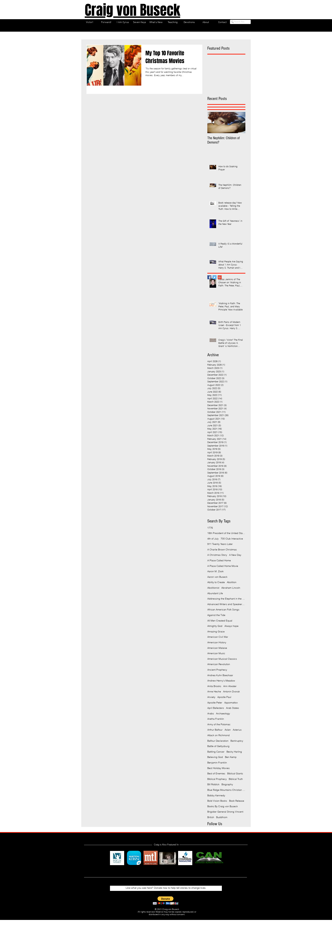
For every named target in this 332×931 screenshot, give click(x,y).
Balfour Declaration (217, 740)
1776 (210, 527)
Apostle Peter (214, 702)
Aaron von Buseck (217, 576)
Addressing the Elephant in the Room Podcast (226, 598)
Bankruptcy (236, 740)
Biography (227, 784)
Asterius (237, 729)
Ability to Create (216, 582)
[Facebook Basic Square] (209, 277)
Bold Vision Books (217, 800)
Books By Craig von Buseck (222, 806)
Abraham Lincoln (230, 587)
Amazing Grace (216, 631)
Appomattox (231, 702)
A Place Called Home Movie (222, 566)
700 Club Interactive (232, 538)
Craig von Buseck (132, 10)
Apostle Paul (224, 697)
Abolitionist (213, 587)
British (210, 817)
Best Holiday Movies (218, 768)
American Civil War (217, 636)
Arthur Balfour (215, 729)
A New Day (235, 554)
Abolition (231, 582)
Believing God (215, 757)
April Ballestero (215, 707)
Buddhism (221, 817)
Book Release (236, 800)
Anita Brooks (214, 686)
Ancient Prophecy (217, 669)
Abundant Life (215, 593)
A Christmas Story (217, 554)
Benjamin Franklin (217, 762)
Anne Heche (214, 691)
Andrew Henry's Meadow (221, 680)
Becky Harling (234, 751)
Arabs (210, 713)
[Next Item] (239, 122)
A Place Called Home (219, 560)
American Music (216, 653)
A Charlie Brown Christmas (222, 549)
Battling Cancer (215, 751)
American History (216, 642)
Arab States (232, 707)
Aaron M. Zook (215, 571)
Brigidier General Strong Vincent (225, 811)
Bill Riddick (213, 784)
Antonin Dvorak (231, 691)
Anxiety (211, 697)
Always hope (231, 626)
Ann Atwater (230, 686)
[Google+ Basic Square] (220, 277)
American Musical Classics (222, 658)
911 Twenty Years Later (220, 544)
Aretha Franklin (215, 718)
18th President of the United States (226, 533)
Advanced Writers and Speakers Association (226, 604)
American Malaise (217, 647)
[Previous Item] (212, 122)
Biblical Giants (235, 773)
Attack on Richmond (218, 735)
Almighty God (214, 626)
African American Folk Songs (223, 609)
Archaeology (223, 713)
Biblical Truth (236, 779)
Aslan (228, 729)
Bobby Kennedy (216, 795)
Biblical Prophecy (217, 779)
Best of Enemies (216, 773)
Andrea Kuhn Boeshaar (220, 675)
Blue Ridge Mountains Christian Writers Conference (226, 789)
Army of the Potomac (218, 724)
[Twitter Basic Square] (214, 277)
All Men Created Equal (219, 620)
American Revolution (218, 664)
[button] (165, 900)
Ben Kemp (231, 757)
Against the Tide (216, 615)
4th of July (213, 538)
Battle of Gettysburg (218, 746)
